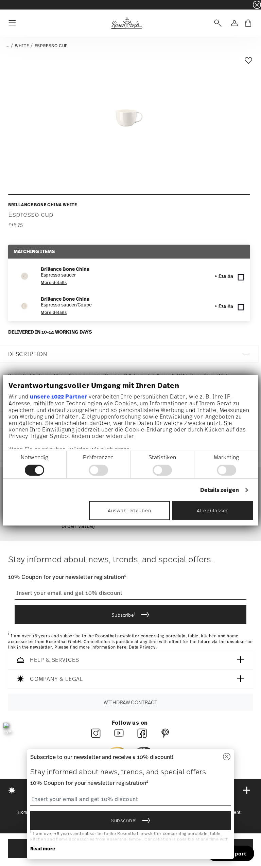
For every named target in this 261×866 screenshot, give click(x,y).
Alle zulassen (213, 510)
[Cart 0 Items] (248, 23)
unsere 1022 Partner (58, 396)
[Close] (227, 757)
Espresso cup (51, 46)
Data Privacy (142, 647)
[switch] (98, 469)
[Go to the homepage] (126, 23)
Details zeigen (219, 490)
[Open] (216, 23)
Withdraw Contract (130, 702)
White (22, 46)
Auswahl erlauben (129, 510)
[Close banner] (257, 5)
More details (54, 282)
